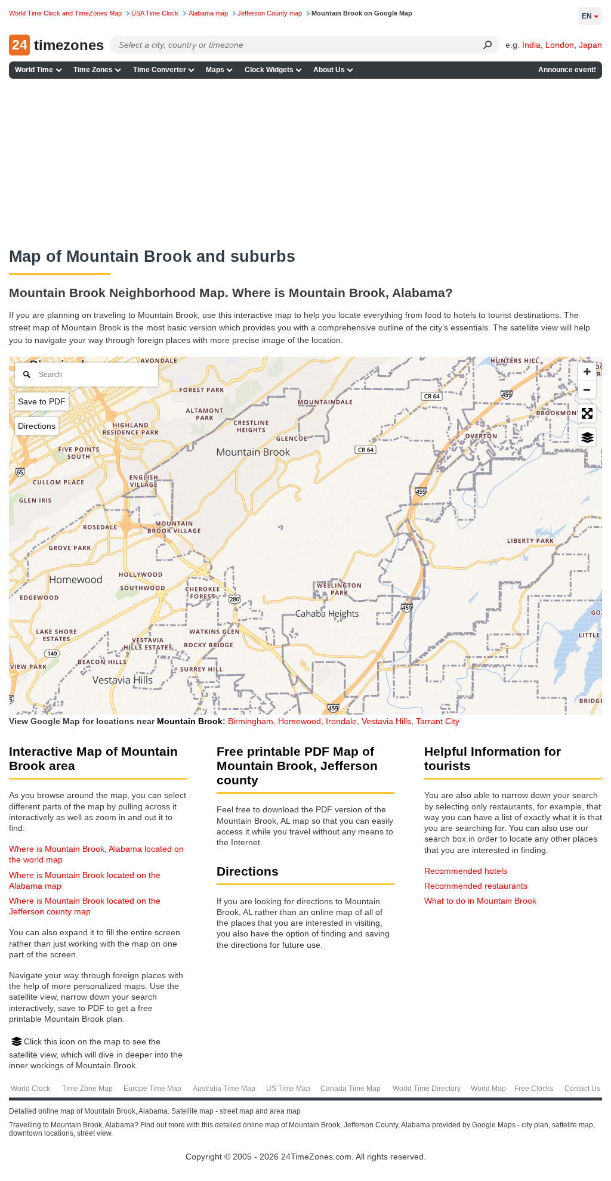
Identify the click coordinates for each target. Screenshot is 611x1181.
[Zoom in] (587, 372)
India (531, 45)
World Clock (30, 1088)
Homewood (299, 721)
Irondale (341, 721)
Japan (590, 45)
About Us (329, 70)
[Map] (305, 536)
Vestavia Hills (386, 721)
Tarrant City (437, 721)
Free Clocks (533, 1088)
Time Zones (93, 70)
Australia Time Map (224, 1088)
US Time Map (288, 1088)
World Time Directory (427, 1088)
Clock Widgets (269, 70)
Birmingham (250, 721)
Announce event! (567, 70)
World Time (34, 70)
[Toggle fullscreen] (587, 413)
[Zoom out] (587, 389)
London (559, 45)
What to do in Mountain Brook (480, 900)
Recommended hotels (465, 871)
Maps (215, 70)
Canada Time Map (350, 1088)
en (587, 16)
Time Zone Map (87, 1088)
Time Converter (159, 70)
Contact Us (582, 1088)
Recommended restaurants (475, 886)
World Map (488, 1088)
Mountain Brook (190, 721)
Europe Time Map (152, 1088)
